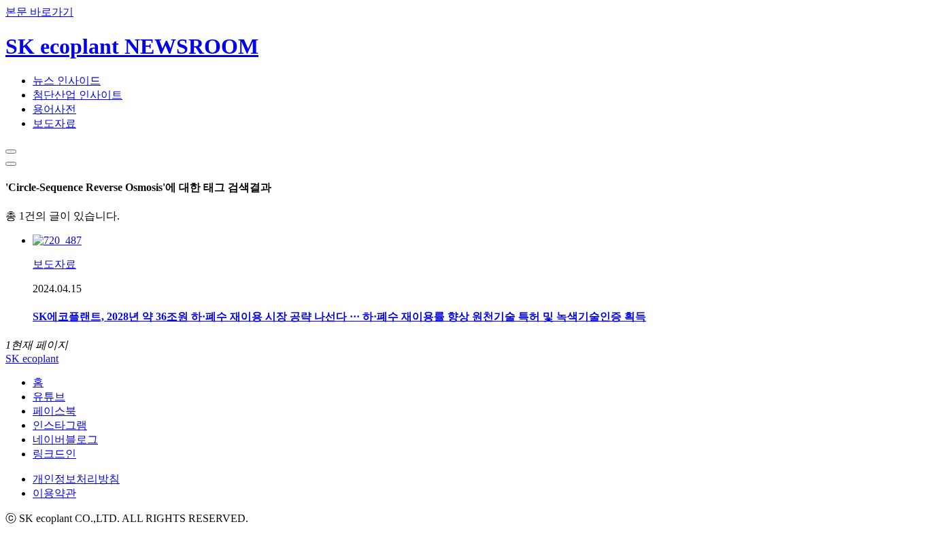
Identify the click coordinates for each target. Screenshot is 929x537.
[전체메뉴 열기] (10, 164)
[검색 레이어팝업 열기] (10, 152)
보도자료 (54, 123)
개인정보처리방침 (76, 479)
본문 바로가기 (39, 12)
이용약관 (54, 493)
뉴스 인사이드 (67, 80)
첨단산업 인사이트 (77, 95)
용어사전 (54, 109)
